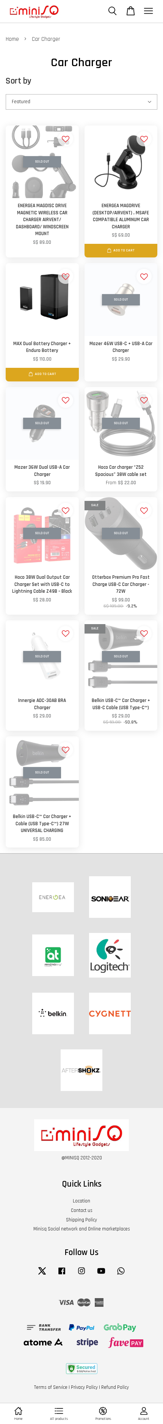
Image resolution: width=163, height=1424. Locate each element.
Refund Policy (115, 1387)
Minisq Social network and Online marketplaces (81, 1229)
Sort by (18, 81)
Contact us (81, 1210)
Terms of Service (50, 1387)
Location (81, 1201)
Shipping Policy (81, 1220)
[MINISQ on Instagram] (81, 1275)
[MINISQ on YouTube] (101, 1275)
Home (12, 39)
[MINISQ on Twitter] (42, 1275)
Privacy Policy (84, 1387)
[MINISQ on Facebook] (61, 1275)
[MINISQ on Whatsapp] (121, 1275)
